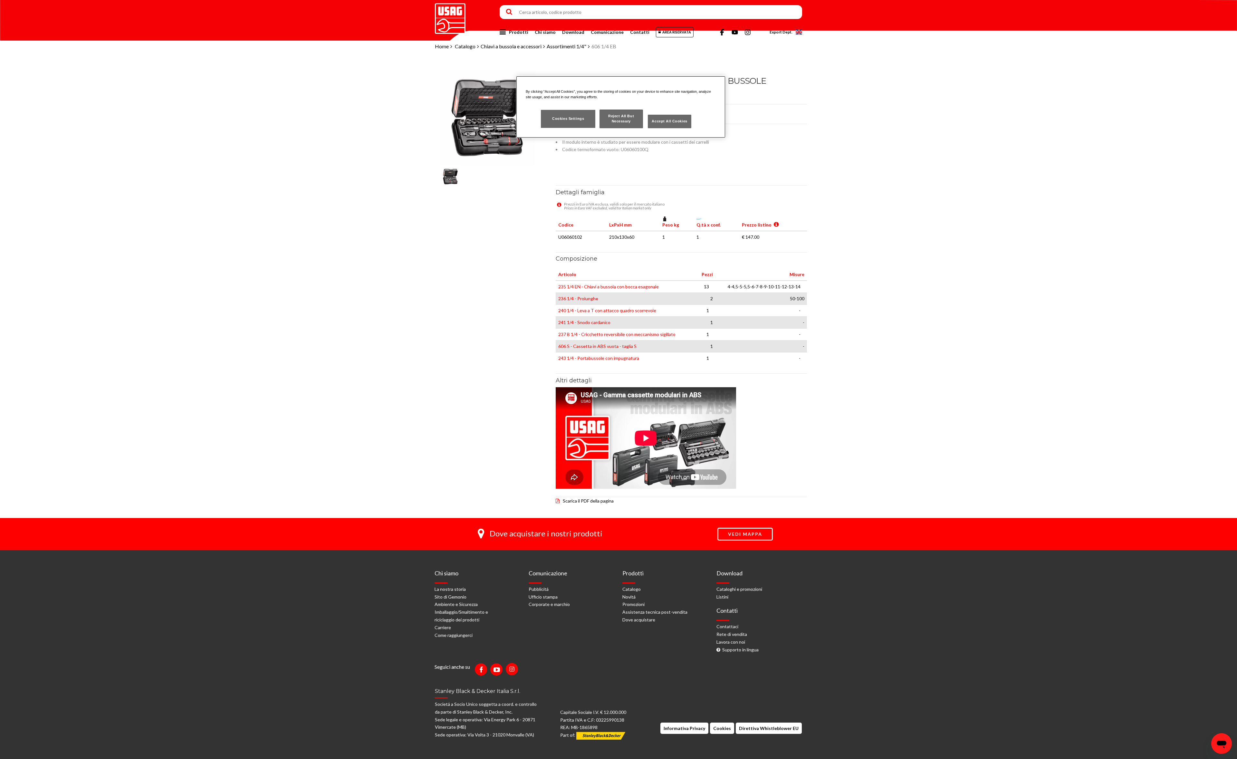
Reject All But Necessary (621, 118)
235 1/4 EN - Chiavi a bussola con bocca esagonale (608, 286)
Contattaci (727, 626)
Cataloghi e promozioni (739, 589)
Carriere (443, 627)
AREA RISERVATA (676, 32)
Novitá (629, 597)
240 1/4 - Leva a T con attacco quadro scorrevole (607, 310)
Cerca (509, 12)
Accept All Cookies (669, 121)
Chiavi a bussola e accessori (511, 46)
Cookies (722, 728)
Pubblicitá (539, 589)
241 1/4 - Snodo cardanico (584, 322)
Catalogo (465, 46)
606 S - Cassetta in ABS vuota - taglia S (597, 346)
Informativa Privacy (684, 728)
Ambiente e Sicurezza (456, 604)
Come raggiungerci (454, 635)
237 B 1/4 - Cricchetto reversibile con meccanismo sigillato (617, 334)
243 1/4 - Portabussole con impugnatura (598, 358)
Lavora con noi (730, 642)
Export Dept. (781, 32)
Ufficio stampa (543, 597)
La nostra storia (450, 589)
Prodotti (518, 32)
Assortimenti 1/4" (566, 46)
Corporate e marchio (549, 604)
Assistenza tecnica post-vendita (654, 612)
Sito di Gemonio (450, 597)
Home (442, 46)
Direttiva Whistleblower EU (769, 728)
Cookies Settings (568, 118)
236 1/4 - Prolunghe (578, 298)
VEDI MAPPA (745, 534)
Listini (722, 597)
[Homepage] (450, 16)
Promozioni (633, 604)
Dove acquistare (638, 619)
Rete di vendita (731, 634)
